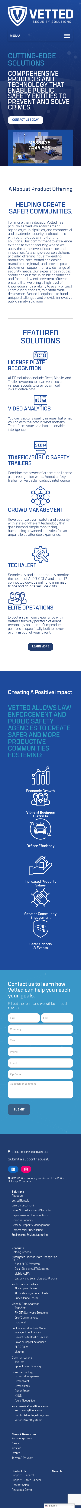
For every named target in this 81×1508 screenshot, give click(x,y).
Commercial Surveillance (27, 1230)
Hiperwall (20, 1322)
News (15, 1443)
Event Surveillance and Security (31, 1210)
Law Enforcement (23, 1205)
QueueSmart (22, 1391)
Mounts (19, 1351)
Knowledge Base (22, 1438)
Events (16, 1453)
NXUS (18, 1395)
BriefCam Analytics (26, 1317)
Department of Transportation (30, 1215)
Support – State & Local (26, 1480)
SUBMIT (19, 1109)
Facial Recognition (25, 1400)
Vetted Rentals (20, 1200)
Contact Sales (20, 1485)
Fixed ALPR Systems (27, 1264)
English (52, 1505)
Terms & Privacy (22, 1458)
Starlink (19, 1361)
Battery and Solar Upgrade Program (37, 1278)
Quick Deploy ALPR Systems (32, 1268)
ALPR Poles (21, 1347)
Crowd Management (27, 1376)
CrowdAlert (22, 1381)
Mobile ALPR (22, 1273)
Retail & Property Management (31, 1225)
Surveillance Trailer (26, 1298)
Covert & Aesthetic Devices (32, 1337)
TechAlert (20, 1308)
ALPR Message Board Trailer (32, 1293)
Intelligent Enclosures (28, 1332)
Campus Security (22, 1220)
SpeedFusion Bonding (28, 1366)
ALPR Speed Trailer (26, 1288)
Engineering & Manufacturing (30, 1234)
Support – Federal (23, 1475)
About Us (17, 1195)
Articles (16, 1448)
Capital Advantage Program (32, 1415)
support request (35, 1159)
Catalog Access (21, 1252)
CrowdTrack (22, 1386)
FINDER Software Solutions (31, 1312)
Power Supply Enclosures (30, 1342)
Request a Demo (22, 1489)
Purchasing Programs (28, 1410)
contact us (39, 1152)
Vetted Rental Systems (28, 1420)
